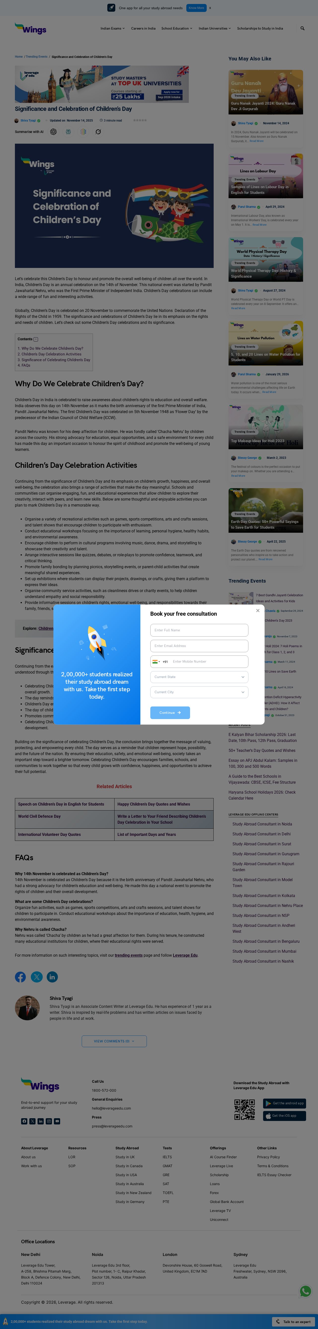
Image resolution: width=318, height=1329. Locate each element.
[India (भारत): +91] (156, 662)
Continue (168, 713)
